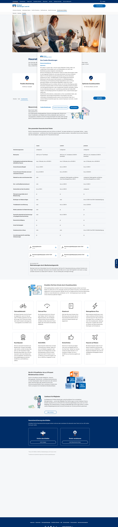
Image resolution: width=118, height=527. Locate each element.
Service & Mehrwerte (67, 1)
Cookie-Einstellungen (45, 107)
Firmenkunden (22, 1)
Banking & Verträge (57, 1)
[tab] (16, 10)
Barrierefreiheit (66, 522)
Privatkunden (15, 1)
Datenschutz (38, 522)
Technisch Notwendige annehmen (60, 107)
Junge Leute (29, 1)
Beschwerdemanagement (83, 522)
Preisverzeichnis (73, 522)
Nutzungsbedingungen (46, 522)
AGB (61, 522)
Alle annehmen (74, 107)
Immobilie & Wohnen (37, 1)
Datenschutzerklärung (45, 63)
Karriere (50, 1)
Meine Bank (45, 1)
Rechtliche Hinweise (55, 522)
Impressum (32, 522)
